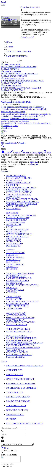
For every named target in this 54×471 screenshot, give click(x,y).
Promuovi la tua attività (16, 109)
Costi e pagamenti (33, 109)
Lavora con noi (16, 118)
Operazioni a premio (27, 116)
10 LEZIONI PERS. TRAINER (27, 88)
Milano (11, 123)
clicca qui (34, 162)
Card (3, 4)
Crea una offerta (7, 114)
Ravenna (41, 123)
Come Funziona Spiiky (30, 7)
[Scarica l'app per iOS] (6, 128)
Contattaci (5, 118)
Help (43, 109)
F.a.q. (9, 121)
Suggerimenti (13, 116)
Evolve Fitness (7, 67)
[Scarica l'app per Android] (9, 125)
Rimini (48, 123)
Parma (23, 123)
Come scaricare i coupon (24, 114)
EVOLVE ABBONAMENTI (25, 74)
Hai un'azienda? (27, 37)
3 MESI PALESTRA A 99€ (24, 67)
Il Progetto (21, 111)
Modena (17, 123)
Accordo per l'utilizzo (20, 121)
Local (3, 2)
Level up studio (7, 81)
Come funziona (7, 107)
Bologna (4, 123)
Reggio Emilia (32, 123)
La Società (40, 116)
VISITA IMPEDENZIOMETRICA (29, 81)
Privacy (26, 118)
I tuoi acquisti (40, 114)
